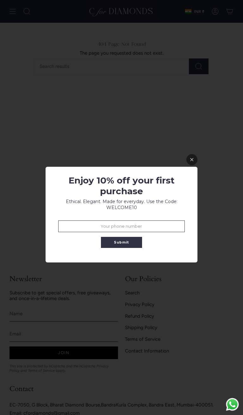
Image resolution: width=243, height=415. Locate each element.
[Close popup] (191, 159)
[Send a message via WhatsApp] (232, 404)
